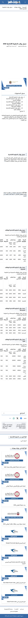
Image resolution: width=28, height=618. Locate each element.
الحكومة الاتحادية (14, 437)
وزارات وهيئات (17, 7)
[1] (4, 160)
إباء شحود (20, 46)
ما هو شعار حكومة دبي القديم (14, 192)
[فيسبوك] (21, 418)
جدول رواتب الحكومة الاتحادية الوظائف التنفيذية (14, 102)
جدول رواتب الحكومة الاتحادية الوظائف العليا (14, 108)
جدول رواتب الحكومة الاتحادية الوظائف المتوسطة (14, 105)
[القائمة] (25, 2)
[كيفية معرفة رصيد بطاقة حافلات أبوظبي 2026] (14, 517)
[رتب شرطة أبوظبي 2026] (14, 498)
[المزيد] (10, 418)
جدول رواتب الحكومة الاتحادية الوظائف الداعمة (14, 99)
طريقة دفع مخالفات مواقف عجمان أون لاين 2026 (7, 426)
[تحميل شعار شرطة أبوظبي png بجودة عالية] (14, 460)
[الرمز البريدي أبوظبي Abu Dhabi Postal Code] (14, 575)
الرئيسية (24, 7)
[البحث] (3, 2)
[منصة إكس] (17, 418)
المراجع (22, 111)
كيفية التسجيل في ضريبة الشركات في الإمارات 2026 (20, 426)
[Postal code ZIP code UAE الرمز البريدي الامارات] (14, 555)
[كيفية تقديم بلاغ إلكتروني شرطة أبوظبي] (14, 479)
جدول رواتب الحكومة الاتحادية (17, 97)
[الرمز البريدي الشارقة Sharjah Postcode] (14, 536)
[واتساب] (14, 418)
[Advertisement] (14, 27)
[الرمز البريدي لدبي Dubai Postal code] (14, 594)
